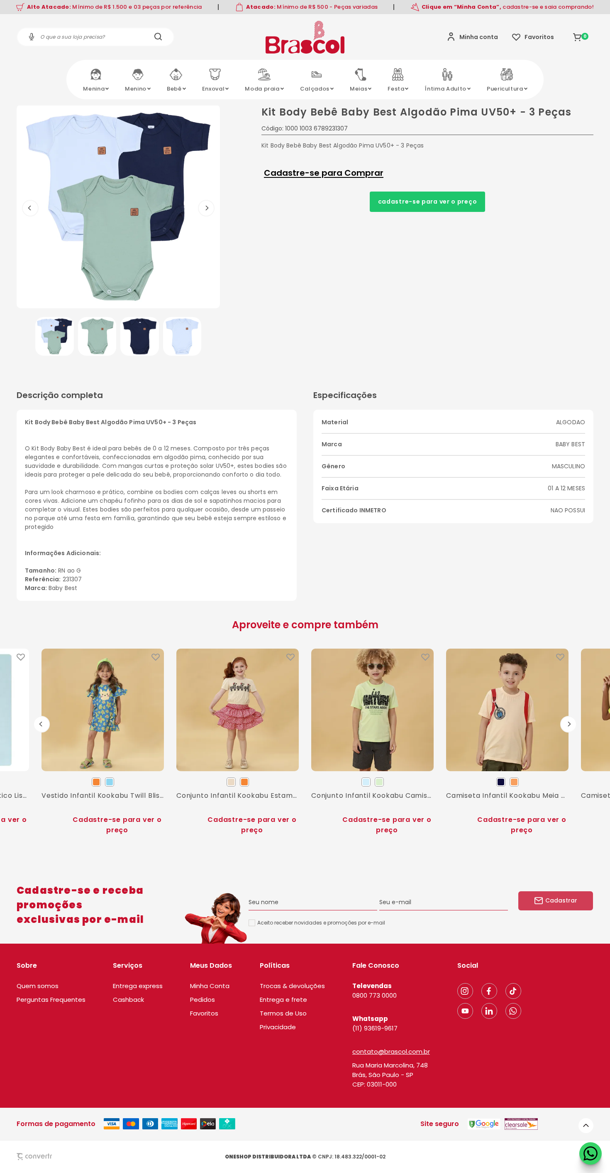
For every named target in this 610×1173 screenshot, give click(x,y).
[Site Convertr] (53, 1156)
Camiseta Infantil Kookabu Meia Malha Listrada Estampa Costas (507, 795)
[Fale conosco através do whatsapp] (590, 1153)
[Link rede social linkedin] (489, 1011)
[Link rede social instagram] (465, 991)
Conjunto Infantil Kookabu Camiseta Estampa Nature (372, 795)
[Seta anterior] (30, 208)
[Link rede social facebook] (489, 991)
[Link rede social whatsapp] (513, 1011)
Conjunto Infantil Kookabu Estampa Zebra (237, 795)
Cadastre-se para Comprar (323, 173)
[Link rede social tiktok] (513, 991)
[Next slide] (568, 724)
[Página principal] (305, 37)
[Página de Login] (472, 37)
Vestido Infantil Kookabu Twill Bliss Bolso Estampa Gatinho (102, 795)
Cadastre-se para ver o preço (427, 201)
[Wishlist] (533, 37)
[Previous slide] (41, 724)
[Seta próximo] (206, 208)
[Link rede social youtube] (465, 1011)
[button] (54, 336)
